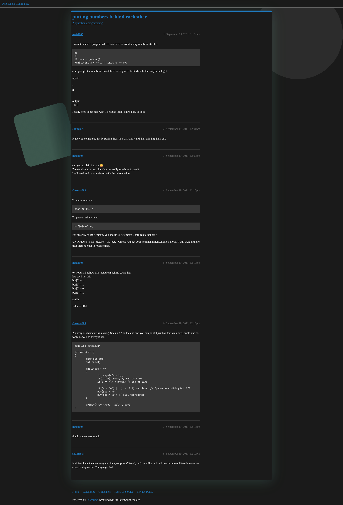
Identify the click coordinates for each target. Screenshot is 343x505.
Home (75, 491)
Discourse (92, 499)
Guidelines (104, 491)
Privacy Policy (145, 491)
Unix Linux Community (15, 3)
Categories (89, 491)
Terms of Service (123, 491)
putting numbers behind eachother (109, 16)
